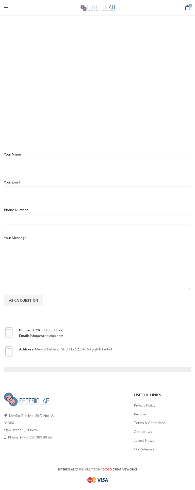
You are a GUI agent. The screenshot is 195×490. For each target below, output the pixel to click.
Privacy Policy (144, 405)
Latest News (144, 440)
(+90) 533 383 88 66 (47, 330)
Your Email (12, 182)
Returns (140, 414)
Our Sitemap (144, 449)
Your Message (15, 237)
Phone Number (16, 210)
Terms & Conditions (150, 422)
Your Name (12, 154)
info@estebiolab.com (46, 335)
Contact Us (143, 431)
